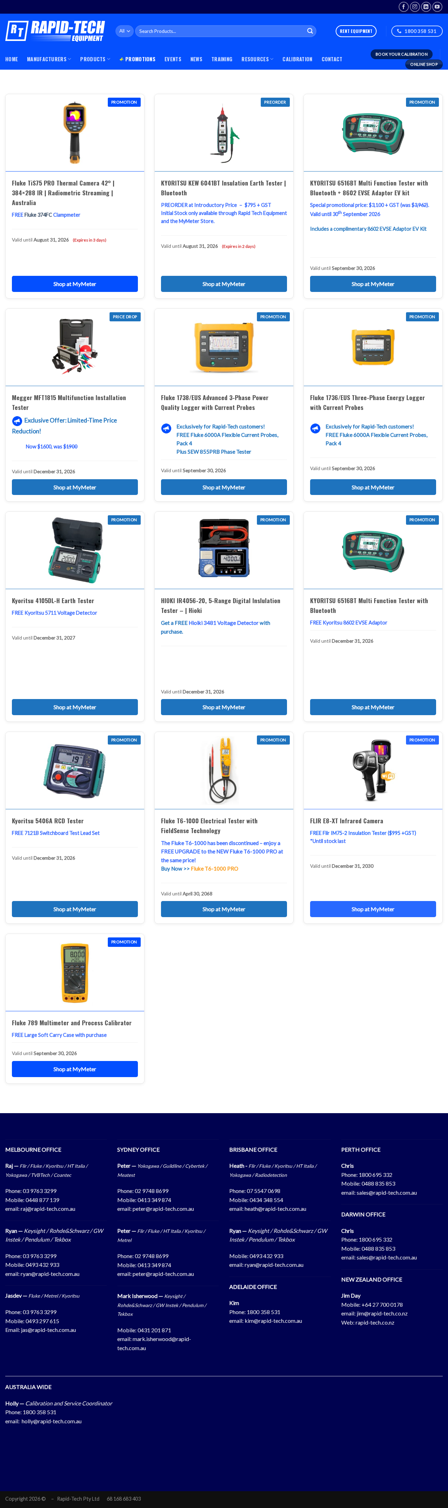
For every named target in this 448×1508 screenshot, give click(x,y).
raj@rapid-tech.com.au (48, 1208)
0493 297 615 (42, 1321)
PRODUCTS (92, 59)
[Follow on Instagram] (415, 7)
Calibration (297, 59)
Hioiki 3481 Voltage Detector (224, 623)
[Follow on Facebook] (404, 7)
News (196, 59)
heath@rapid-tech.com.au (275, 1208)
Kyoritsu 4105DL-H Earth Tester (53, 600)
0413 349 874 (154, 1199)
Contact (332, 59)
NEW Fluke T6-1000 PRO (246, 851)
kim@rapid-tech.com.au (273, 1320)
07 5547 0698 (263, 1190)
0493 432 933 (42, 1264)
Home (11, 59)
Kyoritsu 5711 (40, 613)
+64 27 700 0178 (382, 1304)
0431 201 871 (154, 1330)
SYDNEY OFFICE (138, 1149)
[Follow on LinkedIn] (426, 7)
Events (172, 59)
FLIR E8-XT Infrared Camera (346, 820)
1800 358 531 (263, 1311)
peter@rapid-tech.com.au (163, 1208)
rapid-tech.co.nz (375, 1322)
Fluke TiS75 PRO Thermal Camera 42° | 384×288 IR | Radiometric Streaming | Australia (63, 192)
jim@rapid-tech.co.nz (382, 1313)
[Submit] (310, 31)
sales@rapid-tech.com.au (387, 1192)
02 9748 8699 (151, 1190)
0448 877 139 (42, 1199)
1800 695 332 (375, 1174)
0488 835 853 (378, 1183)
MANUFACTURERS (46, 59)
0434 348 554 (266, 1199)
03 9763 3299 (39, 1190)
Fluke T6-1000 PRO (214, 868)
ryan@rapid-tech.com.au (50, 1273)
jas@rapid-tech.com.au (48, 1329)
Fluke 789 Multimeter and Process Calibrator (72, 1022)
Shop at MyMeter (75, 283)
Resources (255, 59)
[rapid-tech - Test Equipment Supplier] (55, 31)
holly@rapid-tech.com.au (52, 1421)
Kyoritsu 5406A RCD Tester (48, 820)
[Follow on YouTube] (437, 7)
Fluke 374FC (38, 215)
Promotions (140, 59)
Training (221, 59)
